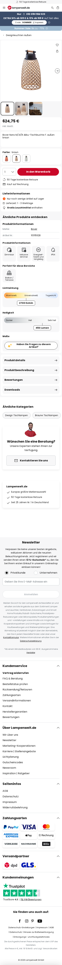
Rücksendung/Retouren (17, 689)
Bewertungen (13, 380)
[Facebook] (22, 921)
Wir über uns (10, 735)
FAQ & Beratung (13, 678)
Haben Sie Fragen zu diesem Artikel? (34, 346)
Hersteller (31, 652)
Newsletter (9, 740)
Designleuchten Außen (18, 35)
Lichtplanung (11, 757)
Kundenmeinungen (18, 877)
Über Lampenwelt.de (19, 727)
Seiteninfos (12, 784)
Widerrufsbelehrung (15, 807)
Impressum (10, 802)
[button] (7, 108)
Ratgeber (24, 773)
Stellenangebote (25, 751)
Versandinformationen (17, 700)
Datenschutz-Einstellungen (21, 927)
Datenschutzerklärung (30, 641)
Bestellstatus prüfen (15, 684)
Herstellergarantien (15, 712)
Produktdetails (14, 360)
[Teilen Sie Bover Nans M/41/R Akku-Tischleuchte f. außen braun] (57, 51)
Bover (34, 229)
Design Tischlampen (16, 415)
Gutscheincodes (13, 762)
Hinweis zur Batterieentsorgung (39, 932)
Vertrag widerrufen (16, 673)
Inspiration (9, 773)
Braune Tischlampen (46, 415)
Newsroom (9, 768)
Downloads (12, 390)
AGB (5, 791)
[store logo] (21, 7)
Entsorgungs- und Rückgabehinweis (32, 937)
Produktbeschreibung (19, 370)
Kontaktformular (11, 637)
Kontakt (8, 706)
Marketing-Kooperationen (19, 746)
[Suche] (52, 7)
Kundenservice (15, 666)
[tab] (31, 691)
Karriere (8, 751)
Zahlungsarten (12, 695)
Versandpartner (16, 856)
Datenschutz (11, 796)
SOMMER (29, 22)
